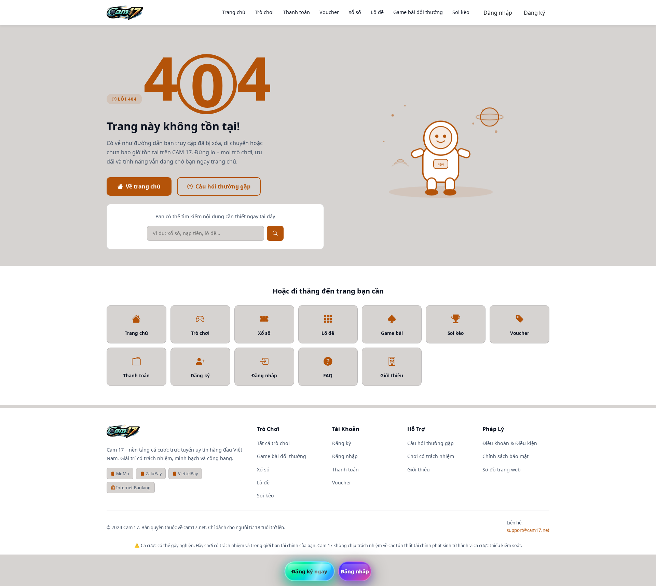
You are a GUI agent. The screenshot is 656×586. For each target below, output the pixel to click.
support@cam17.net (528, 530)
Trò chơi (264, 12)
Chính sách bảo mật (505, 456)
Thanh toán (296, 12)
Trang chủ (233, 12)
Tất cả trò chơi (273, 443)
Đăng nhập (497, 12)
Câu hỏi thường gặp (222, 186)
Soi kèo (460, 12)
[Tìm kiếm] (275, 233)
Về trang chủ (143, 186)
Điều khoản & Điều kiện (509, 443)
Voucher (329, 12)
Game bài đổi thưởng (418, 12)
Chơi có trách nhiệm (430, 456)
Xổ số (354, 12)
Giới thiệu (418, 469)
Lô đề (377, 12)
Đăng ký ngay (309, 571)
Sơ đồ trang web (501, 469)
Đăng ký (534, 12)
